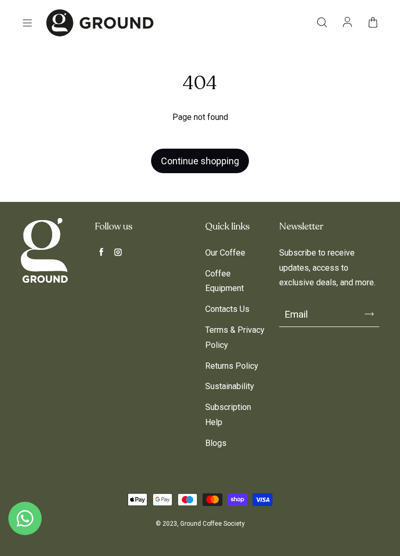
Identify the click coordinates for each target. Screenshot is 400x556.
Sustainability (229, 386)
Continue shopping (200, 160)
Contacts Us (227, 309)
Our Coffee (225, 253)
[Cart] (373, 23)
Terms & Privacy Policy (235, 337)
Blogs (216, 443)
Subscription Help (228, 414)
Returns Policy (231, 366)
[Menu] (27, 23)
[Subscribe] (369, 314)
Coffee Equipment (224, 281)
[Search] (322, 23)
